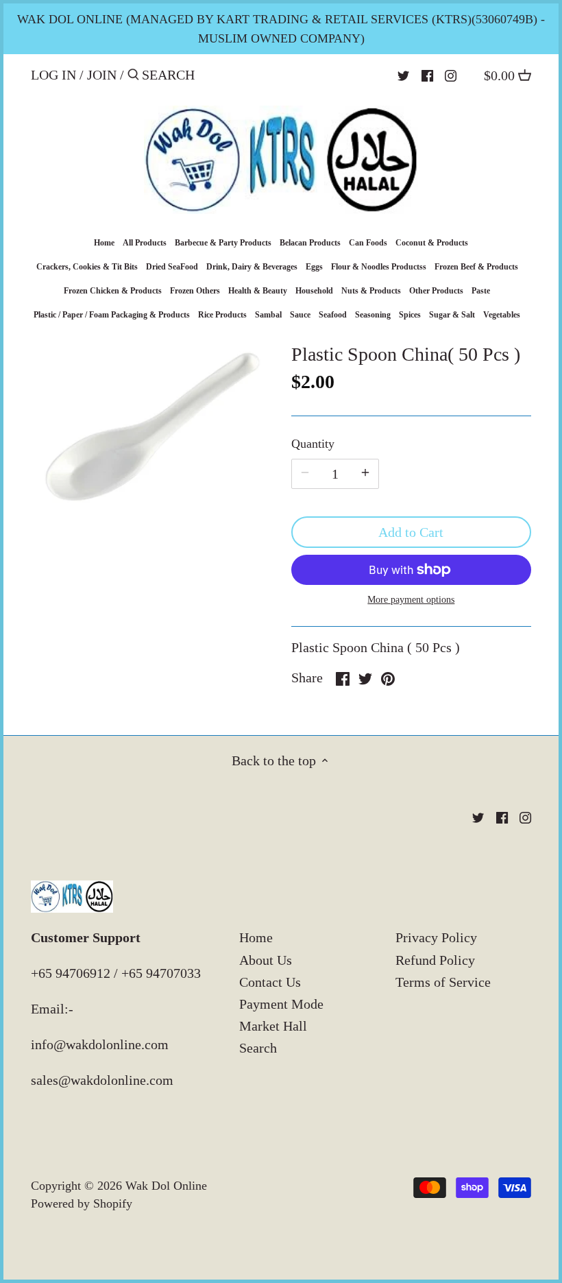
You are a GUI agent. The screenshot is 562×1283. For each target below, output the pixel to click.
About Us (265, 960)
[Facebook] (427, 74)
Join (102, 74)
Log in (53, 74)
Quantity (312, 444)
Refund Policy (435, 960)
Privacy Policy (436, 937)
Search (258, 1047)
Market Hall (273, 1025)
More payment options (410, 600)
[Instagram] (450, 74)
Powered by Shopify (81, 1203)
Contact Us (270, 982)
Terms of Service (443, 982)
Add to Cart (410, 532)
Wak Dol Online (166, 1185)
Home (256, 937)
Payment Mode (281, 1003)
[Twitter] (403, 74)
